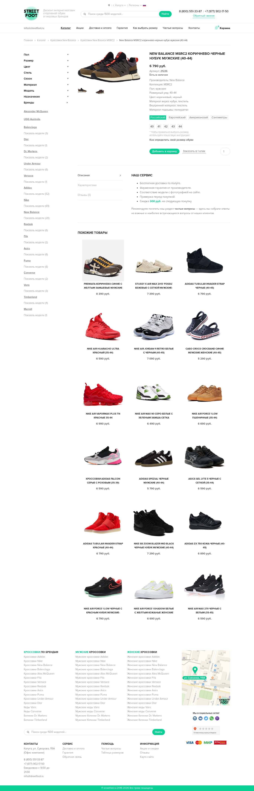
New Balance (31, 212)
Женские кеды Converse (141, 711)
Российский (157, 117)
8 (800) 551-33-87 (190, 11)
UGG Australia (32, 119)
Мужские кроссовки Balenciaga (94, 669)
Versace (28, 175)
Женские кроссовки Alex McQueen (148, 673)
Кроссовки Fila (32, 677)
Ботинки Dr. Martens (35, 715)
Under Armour (32, 163)
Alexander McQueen (36, 111)
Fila (26, 236)
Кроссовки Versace (35, 682)
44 (180, 126)
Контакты (194, 28)
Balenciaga (30, 127)
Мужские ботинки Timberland (92, 720)
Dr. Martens (30, 151)
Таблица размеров (112, 752)
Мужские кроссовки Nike (90, 661)
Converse (29, 272)
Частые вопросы (173, 28)
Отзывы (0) (84, 195)
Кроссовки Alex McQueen (39, 673)
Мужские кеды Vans (87, 707)
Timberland (30, 297)
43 (173, 126)
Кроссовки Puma (34, 694)
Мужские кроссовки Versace (92, 682)
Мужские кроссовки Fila (89, 677)
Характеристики (87, 185)
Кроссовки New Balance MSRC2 (98, 40)
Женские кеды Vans (139, 707)
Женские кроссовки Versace (144, 682)
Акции (80, 28)
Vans (27, 285)
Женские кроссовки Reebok (144, 686)
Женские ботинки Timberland (144, 720)
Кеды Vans (30, 707)
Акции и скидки (149, 748)
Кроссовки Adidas (34, 656)
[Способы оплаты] (206, 743)
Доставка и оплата (100, 28)
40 (152, 126)
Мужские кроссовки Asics (90, 690)
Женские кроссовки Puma (142, 694)
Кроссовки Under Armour (38, 698)
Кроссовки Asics (33, 690)
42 (166, 126)
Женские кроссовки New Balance (147, 665)
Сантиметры (219, 117)
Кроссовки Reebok (35, 686)
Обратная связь (72, 756)
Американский (198, 117)
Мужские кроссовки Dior (90, 703)
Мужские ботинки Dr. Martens (92, 715)
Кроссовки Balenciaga (37, 669)
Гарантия (122, 28)
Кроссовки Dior (33, 703)
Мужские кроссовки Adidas (91, 656)
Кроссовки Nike (33, 661)
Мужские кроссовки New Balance (95, 665)
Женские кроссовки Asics (142, 690)
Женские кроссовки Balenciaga (145, 669)
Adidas (28, 187)
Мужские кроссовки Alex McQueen (96, 673)
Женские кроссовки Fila (141, 677)
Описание (84, 175)
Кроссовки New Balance (63, 40)
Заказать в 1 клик (194, 151)
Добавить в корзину (164, 151)
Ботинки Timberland (35, 720)
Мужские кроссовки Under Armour (95, 698)
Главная (28, 40)
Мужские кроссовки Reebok (92, 686)
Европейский (177, 117)
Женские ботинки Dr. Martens (144, 715)
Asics (27, 248)
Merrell (28, 309)
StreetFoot (31, 13)
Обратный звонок (204, 15)
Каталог (66, 28)
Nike (26, 200)
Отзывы (144, 752)
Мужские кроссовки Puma (91, 694)
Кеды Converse (32, 711)
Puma (27, 260)
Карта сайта (147, 756)
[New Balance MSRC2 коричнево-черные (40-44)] (109, 67)
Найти (165, 13)
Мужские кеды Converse (90, 711)
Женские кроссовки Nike (142, 661)
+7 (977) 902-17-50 (217, 11)
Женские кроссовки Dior (142, 703)
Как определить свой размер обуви (171, 139)
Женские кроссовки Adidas (143, 656)
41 (158, 126)
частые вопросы (185, 208)
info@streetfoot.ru (34, 28)
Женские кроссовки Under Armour (147, 698)
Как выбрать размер (145, 28)
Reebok (28, 224)
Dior (26, 139)
